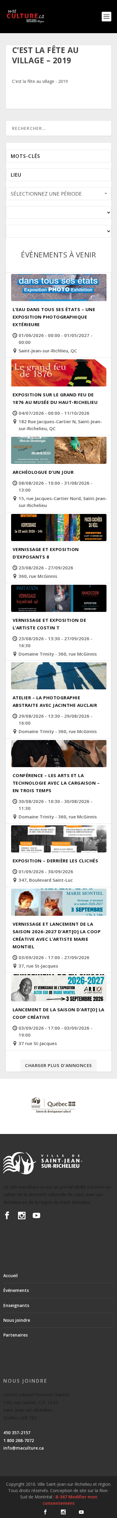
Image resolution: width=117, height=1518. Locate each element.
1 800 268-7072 (18, 1440)
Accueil (10, 1275)
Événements (16, 1290)
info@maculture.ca (23, 1448)
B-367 (61, 1497)
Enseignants (16, 1305)
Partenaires (15, 1335)
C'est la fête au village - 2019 (40, 81)
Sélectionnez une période (46, 193)
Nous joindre (16, 1320)
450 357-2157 (16, 1432)
